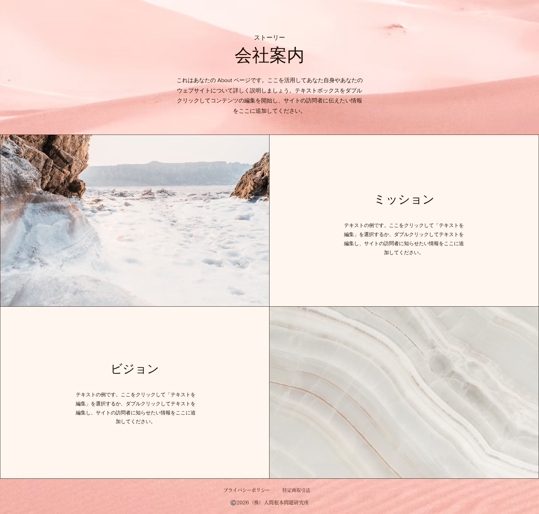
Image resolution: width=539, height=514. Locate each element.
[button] (269, 502)
